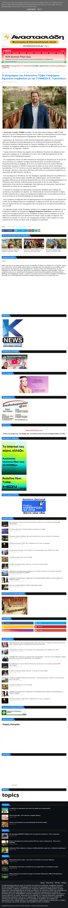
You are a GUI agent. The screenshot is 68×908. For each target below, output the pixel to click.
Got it (39, 9)
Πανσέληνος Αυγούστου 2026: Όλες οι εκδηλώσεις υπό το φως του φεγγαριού (29, 543)
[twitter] (50, 623)
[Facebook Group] (18, 634)
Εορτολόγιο (14, 785)
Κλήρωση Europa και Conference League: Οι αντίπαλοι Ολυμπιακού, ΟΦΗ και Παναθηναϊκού (35, 873)
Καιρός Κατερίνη (11, 724)
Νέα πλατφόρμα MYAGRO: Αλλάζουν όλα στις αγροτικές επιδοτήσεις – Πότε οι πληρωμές (34, 834)
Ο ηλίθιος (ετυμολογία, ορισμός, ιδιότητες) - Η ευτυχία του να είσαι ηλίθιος (28, 564)
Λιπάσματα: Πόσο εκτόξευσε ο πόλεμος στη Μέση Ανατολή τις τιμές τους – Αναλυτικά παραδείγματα (37, 848)
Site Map (57, 882)
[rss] (18, 626)
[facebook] (18, 623)
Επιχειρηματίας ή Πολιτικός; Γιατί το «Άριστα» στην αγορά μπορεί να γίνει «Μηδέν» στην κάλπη (34, 550)
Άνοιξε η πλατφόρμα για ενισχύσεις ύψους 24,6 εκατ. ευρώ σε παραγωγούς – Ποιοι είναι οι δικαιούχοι (35, 841)
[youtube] (50, 630)
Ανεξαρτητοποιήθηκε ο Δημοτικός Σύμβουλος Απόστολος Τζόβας (10, 250)
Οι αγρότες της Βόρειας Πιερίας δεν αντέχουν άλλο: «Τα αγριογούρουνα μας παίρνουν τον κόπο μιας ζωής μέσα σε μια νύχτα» (36, 678)
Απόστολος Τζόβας (10, 226)
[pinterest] (50, 626)
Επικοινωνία (49, 882)
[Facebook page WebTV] (50, 634)
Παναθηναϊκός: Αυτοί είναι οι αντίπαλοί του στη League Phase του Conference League (33, 866)
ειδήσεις (53, 66)
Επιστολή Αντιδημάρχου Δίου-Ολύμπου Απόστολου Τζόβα (53, 250)
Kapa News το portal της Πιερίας (17, 905)
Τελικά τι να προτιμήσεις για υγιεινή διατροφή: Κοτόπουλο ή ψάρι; (28, 822)
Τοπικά (10, 72)
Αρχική (43, 882)
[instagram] (18, 630)
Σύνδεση (64, 882)
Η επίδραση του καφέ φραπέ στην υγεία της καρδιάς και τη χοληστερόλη (29, 808)
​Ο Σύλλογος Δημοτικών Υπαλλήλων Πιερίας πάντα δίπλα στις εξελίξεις (27, 529)
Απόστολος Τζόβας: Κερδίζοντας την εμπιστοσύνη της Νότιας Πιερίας (33, 250)
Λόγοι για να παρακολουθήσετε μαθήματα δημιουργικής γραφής (25, 585)
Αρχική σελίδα (5, 72)
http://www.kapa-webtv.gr (42, 905)
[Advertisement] (34, 16)
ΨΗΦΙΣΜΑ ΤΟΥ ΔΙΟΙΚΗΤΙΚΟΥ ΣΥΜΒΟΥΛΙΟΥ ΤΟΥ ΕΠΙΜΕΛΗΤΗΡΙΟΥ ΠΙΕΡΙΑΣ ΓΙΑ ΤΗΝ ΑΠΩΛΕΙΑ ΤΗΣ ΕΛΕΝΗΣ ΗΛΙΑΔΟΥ (36, 579)
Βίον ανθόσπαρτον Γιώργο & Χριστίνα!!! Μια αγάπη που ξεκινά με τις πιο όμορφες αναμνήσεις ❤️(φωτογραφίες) (34, 523)
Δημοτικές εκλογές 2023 (21, 226)
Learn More (31, 9)
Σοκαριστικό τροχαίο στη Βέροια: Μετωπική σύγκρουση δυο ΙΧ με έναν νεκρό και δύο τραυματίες (34, 536)
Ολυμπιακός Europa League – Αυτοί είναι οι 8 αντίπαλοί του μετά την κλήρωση (31, 859)
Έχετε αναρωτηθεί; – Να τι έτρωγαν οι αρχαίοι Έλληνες (24, 815)
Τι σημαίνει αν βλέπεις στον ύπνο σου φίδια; (20, 557)
